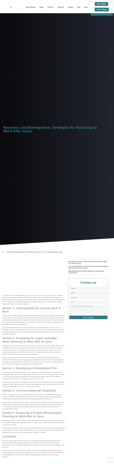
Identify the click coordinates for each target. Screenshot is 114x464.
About (41, 7)
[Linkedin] (104, 14)
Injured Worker (30, 7)
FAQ (78, 7)
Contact (70, 7)
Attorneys (61, 7)
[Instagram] (101, 14)
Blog (85, 7)
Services (50, 7)
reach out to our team (53, 450)
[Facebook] (99, 14)
